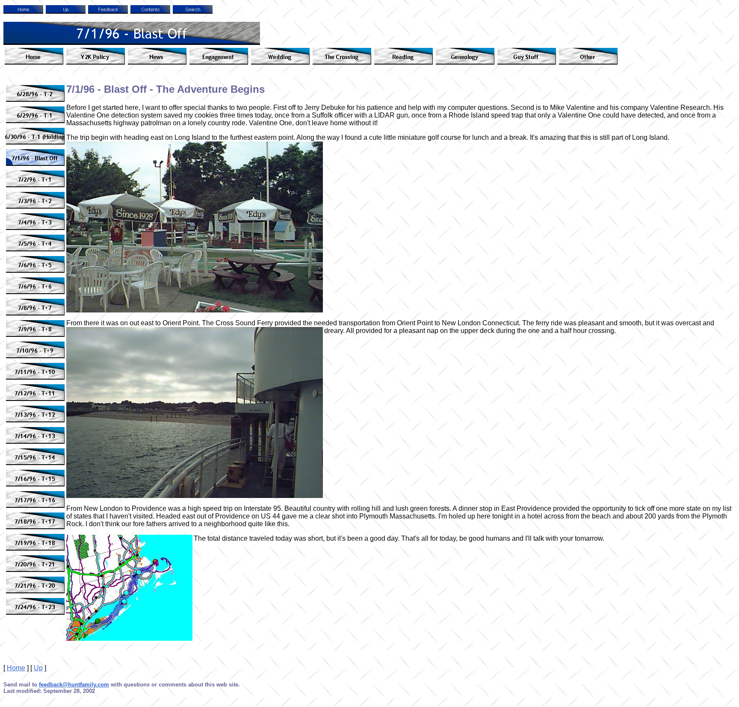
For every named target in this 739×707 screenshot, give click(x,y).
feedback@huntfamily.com (74, 684)
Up (38, 668)
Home (16, 668)
